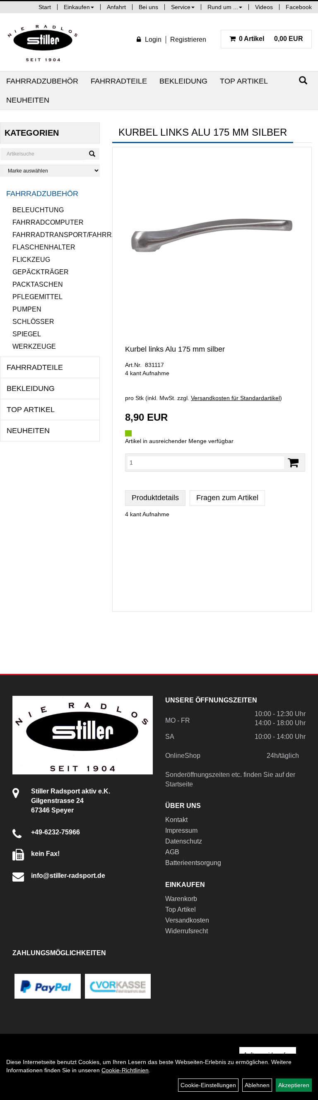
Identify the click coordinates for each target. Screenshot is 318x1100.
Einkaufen (77, 7)
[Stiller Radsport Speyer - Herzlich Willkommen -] (43, 42)
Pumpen (26, 309)
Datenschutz (183, 841)
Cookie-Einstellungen (208, 1085)
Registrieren (188, 39)
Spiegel (26, 334)
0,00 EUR (271, 38)
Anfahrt (116, 7)
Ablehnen (257, 1085)
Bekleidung (183, 81)
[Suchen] (303, 80)
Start (45, 7)
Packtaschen (37, 284)
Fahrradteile (119, 81)
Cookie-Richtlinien (125, 1070)
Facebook (299, 7)
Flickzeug (31, 259)
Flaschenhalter (43, 247)
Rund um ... (222, 7)
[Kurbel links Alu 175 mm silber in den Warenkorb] (293, 463)
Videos (264, 7)
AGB (172, 852)
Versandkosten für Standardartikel (235, 398)
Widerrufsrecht (186, 931)
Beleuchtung (38, 209)
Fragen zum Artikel (227, 498)
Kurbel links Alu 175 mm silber (175, 349)
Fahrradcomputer (48, 222)
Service (180, 7)
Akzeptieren (293, 1085)
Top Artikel (244, 81)
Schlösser (33, 321)
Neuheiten (27, 100)
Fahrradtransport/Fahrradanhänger (56, 234)
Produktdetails (155, 498)
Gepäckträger (40, 272)
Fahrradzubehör (42, 81)
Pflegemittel (37, 296)
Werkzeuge (34, 346)
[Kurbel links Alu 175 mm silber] (212, 236)
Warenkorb (181, 898)
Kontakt (176, 819)
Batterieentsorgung (193, 862)
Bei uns (148, 7)
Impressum (181, 830)
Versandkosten (187, 920)
